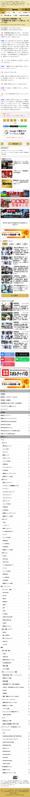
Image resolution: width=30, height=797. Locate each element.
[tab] (3, 12)
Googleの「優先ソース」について (14, 137)
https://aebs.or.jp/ (5, 785)
